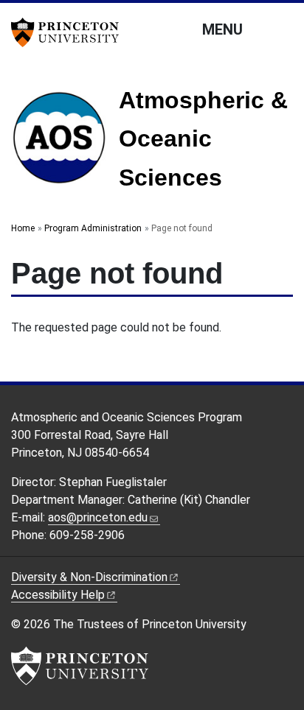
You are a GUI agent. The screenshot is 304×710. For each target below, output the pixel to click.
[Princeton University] (70, 32)
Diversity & (89, 577)
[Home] (65, 143)
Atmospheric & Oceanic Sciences (203, 139)
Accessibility (58, 595)
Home (23, 228)
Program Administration (93, 228)
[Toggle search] (283, 28)
